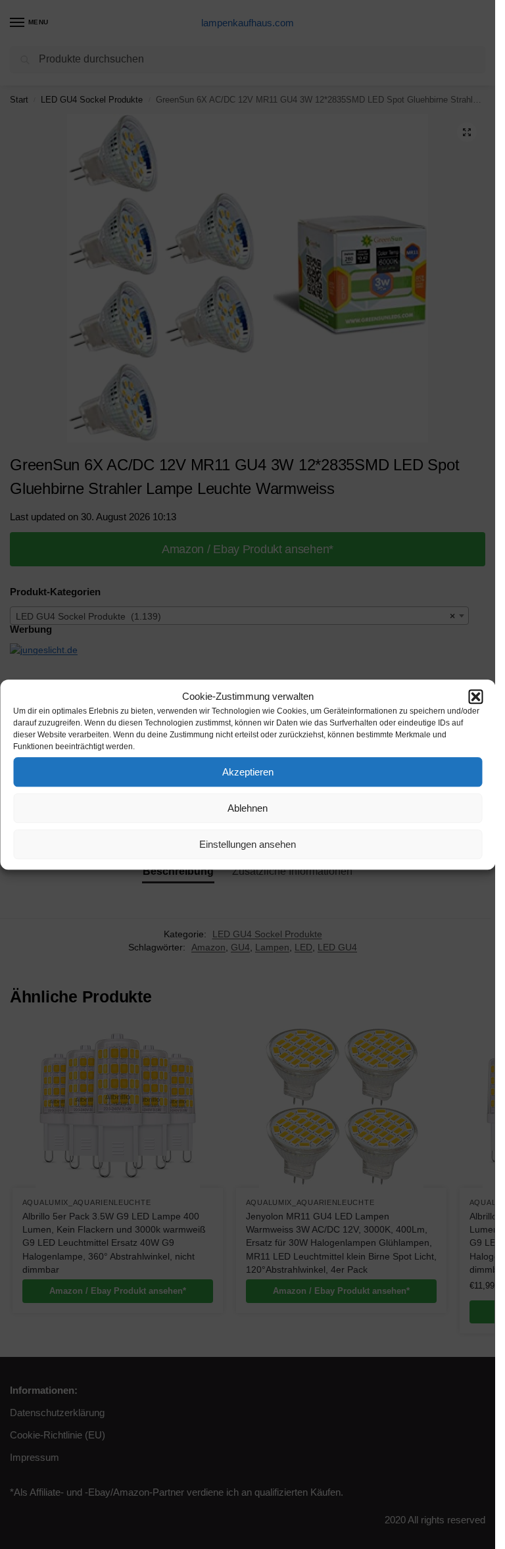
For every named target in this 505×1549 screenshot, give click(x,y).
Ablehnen (248, 808)
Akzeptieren (248, 771)
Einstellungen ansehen (247, 844)
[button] (475, 696)
